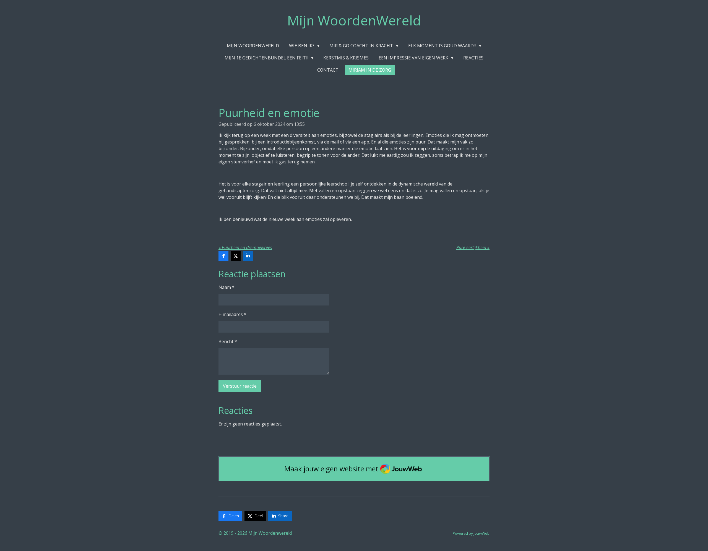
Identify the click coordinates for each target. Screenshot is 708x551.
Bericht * (227, 341)
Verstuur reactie (240, 386)
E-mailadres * (232, 314)
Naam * (226, 287)
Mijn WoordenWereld (354, 20)
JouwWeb (482, 533)
